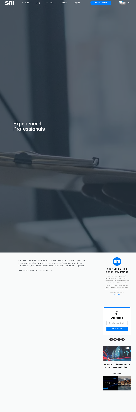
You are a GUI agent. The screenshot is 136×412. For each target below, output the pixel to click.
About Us (50, 3)
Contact (64, 3)
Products (25, 3)
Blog (38, 3)
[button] (117, 353)
